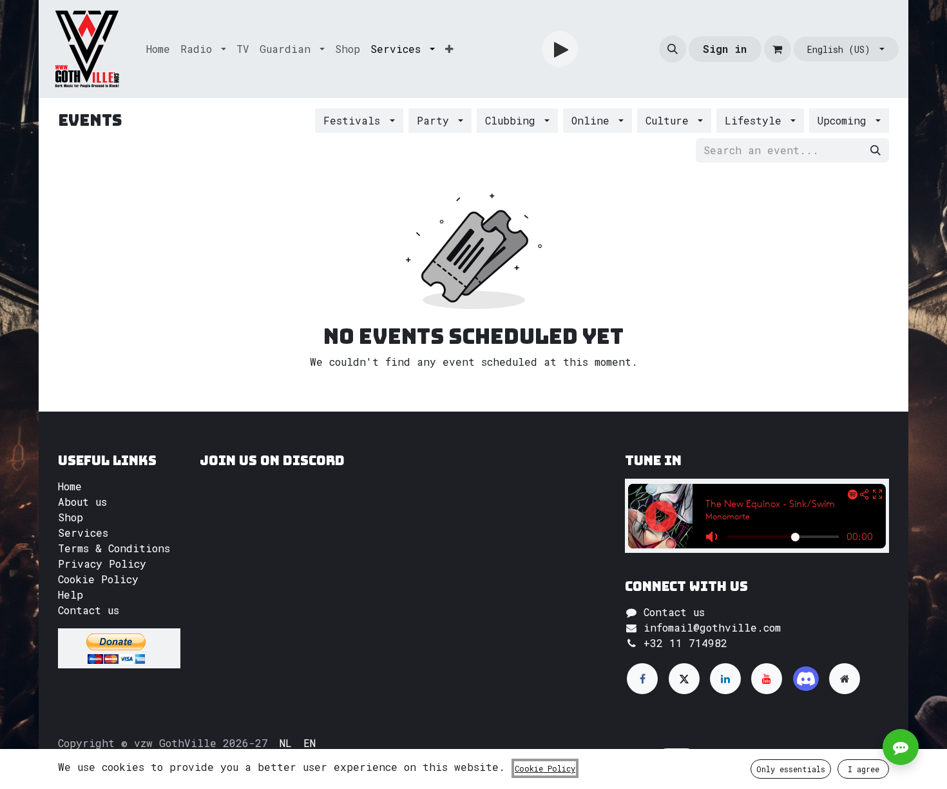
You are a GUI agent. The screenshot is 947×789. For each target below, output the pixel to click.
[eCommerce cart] (777, 49)
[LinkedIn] (725, 678)
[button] (672, 49)
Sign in (725, 48)
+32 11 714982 (685, 643)
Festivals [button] (355, 120)
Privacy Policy (102, 563)
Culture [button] (670, 120)
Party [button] (436, 120)
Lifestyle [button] (756, 120)
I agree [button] (863, 769)
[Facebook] (642, 678)
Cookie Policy (98, 579)
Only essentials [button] (790, 769)
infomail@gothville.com (712, 627)
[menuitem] (158, 49)
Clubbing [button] (513, 120)
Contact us (88, 610)
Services (83, 532)
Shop (70, 517)
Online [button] (593, 120)
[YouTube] (766, 678)
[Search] (875, 150)
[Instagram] (806, 678)
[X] (684, 678)
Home (70, 486)
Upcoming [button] (845, 120)
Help (70, 594)
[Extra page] (844, 678)
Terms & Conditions (114, 548)
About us (82, 501)
